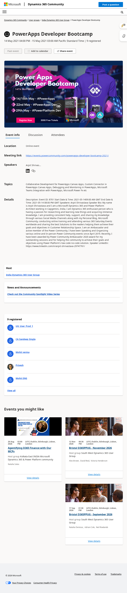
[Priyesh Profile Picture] (10, 367)
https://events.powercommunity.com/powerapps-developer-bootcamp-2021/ (67, 155)
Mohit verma (22, 352)
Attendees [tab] (58, 135)
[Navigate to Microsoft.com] (12, 4)
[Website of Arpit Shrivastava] (33, 171)
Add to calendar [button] (39, 51)
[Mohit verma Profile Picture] (10, 354)
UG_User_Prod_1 (24, 326)
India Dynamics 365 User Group (55, 20)
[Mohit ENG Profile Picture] (10, 380)
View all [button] (11, 391)
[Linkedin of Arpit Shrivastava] (28, 171)
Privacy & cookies (82, 574)
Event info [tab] (13, 135)
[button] (111, 5)
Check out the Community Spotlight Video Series (33, 294)
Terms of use (100, 574)
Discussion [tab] (35, 135)
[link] (33, 449)
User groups (34, 20)
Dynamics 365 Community (46, 4)
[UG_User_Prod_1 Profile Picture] (10, 328)
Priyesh (20, 365)
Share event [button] (66, 51)
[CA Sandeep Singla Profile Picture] (10, 341)
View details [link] (33, 478)
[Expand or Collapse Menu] (4, 12)
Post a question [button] (110, 4)
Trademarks (116, 574)
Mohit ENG (21, 378)
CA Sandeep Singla (25, 339)
